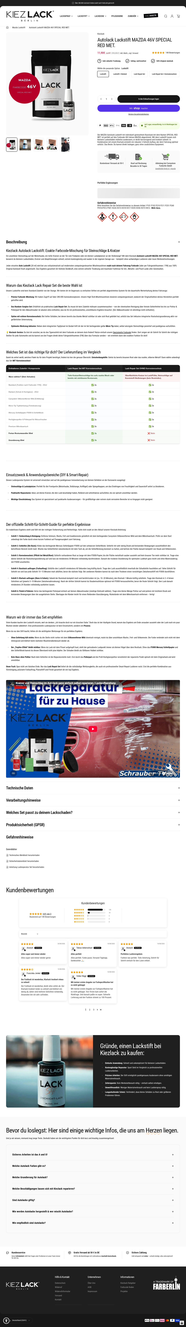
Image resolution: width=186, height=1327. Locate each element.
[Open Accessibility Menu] (6, 1320)
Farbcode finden (127, 1287)
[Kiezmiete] (151, 16)
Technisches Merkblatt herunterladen (24, 855)
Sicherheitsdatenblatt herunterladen (24, 861)
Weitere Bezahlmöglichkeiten (138, 114)
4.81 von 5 (47, 914)
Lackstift (103, 74)
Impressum (92, 1291)
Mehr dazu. (156, 208)
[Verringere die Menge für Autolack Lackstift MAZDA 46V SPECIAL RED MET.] (100, 99)
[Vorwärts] (82, 88)
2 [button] (89, 1010)
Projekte (124, 1291)
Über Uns (91, 1283)
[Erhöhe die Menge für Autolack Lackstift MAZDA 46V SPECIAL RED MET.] (112, 99)
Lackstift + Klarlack (120, 74)
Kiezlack (100, 34)
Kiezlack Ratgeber (128, 1283)
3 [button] (93, 1010)
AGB (89, 1287)
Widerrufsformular (62, 1291)
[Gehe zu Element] (11, 145)
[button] (158, 52)
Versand (58, 1295)
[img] (27, 944)
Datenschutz (60, 1283)
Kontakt (58, 1299)
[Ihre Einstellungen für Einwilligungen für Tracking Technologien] (182, 1323)
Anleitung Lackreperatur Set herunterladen (26, 867)
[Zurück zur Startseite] (7, 27)
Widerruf (58, 1287)
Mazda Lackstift (18, 27)
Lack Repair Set (139, 74)
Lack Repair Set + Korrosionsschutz (164, 74)
